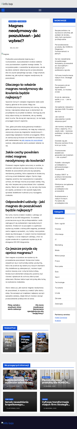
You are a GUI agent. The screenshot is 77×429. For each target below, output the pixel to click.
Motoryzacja (60, 256)
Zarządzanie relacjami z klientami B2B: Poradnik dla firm (64, 109)
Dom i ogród (60, 224)
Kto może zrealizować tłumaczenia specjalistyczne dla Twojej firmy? (35, 309)
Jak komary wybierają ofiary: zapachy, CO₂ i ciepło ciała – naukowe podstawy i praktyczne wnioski (64, 131)
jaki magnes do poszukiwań (32, 140)
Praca (57, 261)
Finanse (58, 229)
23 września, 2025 (50, 408)
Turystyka (59, 288)
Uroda (57, 293)
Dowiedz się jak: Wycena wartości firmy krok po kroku (64, 143)
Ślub (56, 272)
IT (56, 240)
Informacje (12, 21)
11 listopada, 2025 (13, 408)
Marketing (41, 336)
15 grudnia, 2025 (49, 386)
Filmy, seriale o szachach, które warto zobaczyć (14, 307)
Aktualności (59, 218)
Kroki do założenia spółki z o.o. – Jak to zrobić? (63, 99)
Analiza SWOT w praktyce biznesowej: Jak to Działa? (63, 177)
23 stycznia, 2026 (13, 386)
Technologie (22, 21)
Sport (57, 277)
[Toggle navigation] (40, 10)
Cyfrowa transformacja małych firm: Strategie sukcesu (64, 77)
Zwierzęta (59, 304)
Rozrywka (59, 266)
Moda (57, 250)
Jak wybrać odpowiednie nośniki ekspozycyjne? (63, 119)
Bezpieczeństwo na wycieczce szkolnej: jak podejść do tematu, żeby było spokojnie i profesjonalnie (64, 34)
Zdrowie (58, 298)
